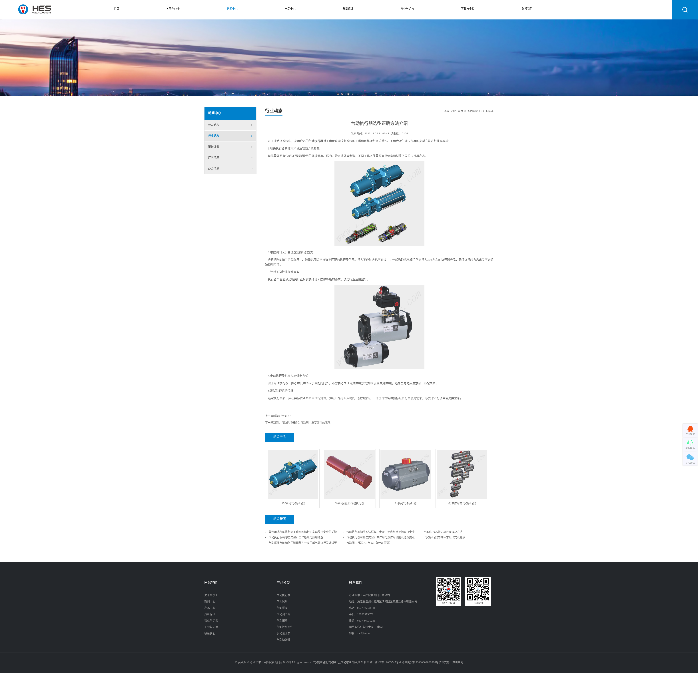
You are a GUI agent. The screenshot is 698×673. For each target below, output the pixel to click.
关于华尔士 (173, 8)
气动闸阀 (282, 620)
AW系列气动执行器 (293, 503)
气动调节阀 (283, 614)
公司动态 (213, 125)
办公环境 (213, 168)
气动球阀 (282, 601)
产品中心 (290, 8)
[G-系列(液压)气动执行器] (349, 496)
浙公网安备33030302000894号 (420, 662)
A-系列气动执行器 (406, 503)
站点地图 (357, 662)
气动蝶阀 (282, 608)
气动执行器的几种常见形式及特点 (444, 537)
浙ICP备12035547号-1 (388, 662)
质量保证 (347, 8)
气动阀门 (282, 260)
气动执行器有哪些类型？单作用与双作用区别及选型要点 (380, 537)
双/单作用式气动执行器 (462, 503)
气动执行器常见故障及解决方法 (443, 532)
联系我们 (527, 8)
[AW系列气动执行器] (293, 496)
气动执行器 (283, 595)
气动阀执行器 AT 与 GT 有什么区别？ (369, 543)
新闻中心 (232, 8)
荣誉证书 (213, 146)
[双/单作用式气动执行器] (462, 496)
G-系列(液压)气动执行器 (349, 503)
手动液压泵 (283, 633)
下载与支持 (468, 8)
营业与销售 (407, 8)
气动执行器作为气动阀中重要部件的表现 (305, 422)
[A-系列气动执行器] (405, 496)
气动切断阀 (283, 639)
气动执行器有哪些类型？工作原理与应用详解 (296, 537)
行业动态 (213, 136)
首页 (116, 8)
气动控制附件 (285, 627)
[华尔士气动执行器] (34, 9)
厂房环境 (213, 157)
